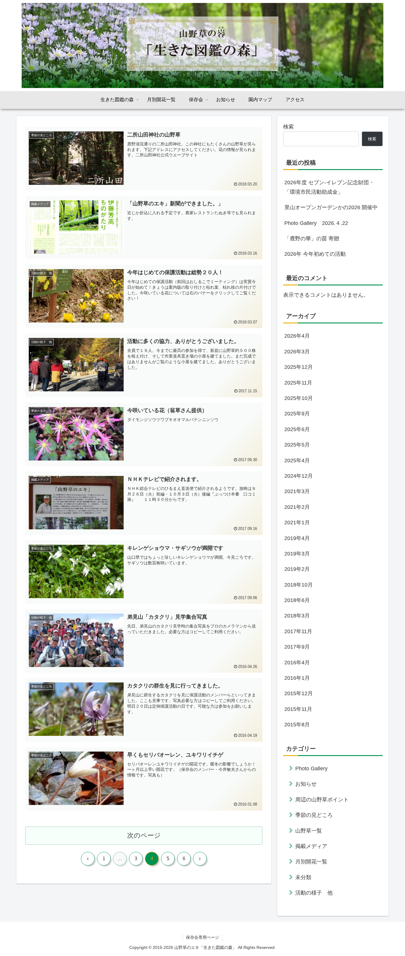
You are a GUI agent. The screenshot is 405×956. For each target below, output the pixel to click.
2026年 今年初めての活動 (315, 254)
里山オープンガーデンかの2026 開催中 (331, 207)
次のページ (144, 835)
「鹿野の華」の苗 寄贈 (311, 239)
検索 (288, 127)
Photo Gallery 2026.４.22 (316, 223)
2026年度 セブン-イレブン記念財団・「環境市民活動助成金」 (329, 187)
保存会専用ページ (202, 937)
